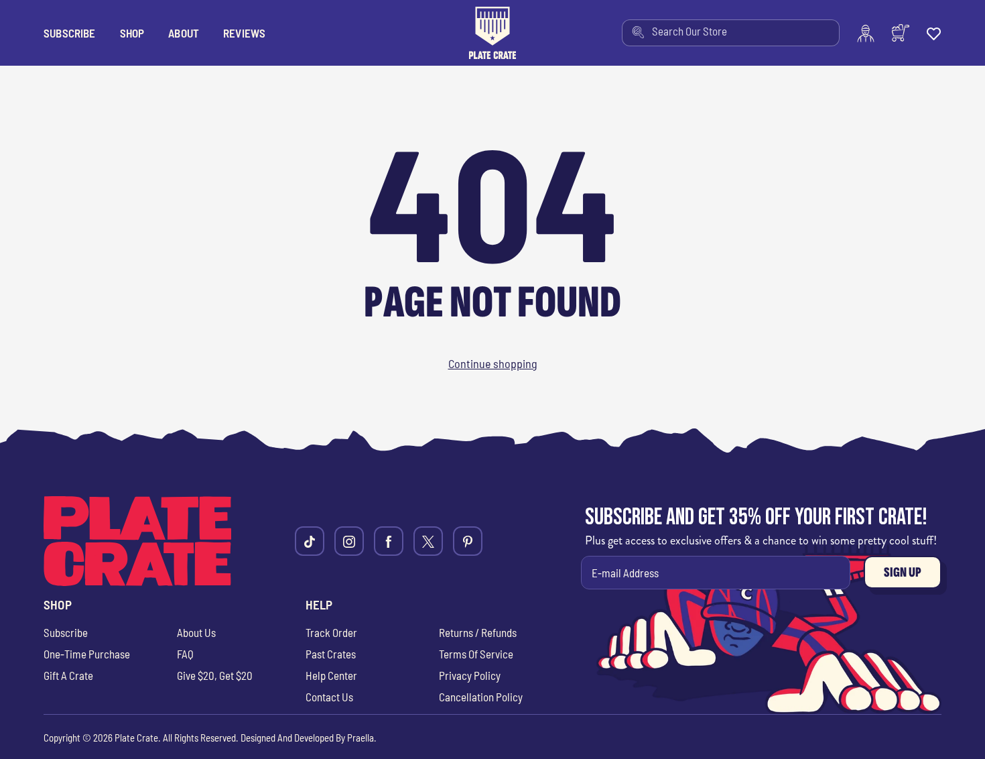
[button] (132, 32)
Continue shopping (492, 363)
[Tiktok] (309, 541)
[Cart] (900, 33)
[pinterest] (467, 541)
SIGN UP (902, 572)
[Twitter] (428, 541)
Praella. (362, 738)
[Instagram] (349, 541)
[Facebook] (388, 541)
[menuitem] (730, 33)
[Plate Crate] (492, 33)
